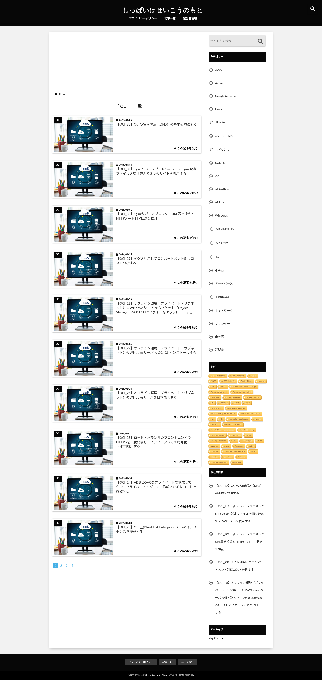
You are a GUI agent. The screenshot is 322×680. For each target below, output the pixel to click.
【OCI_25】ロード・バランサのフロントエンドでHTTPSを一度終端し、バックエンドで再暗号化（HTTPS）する (153, 442)
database (215, 397)
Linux (218, 109)
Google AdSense (225, 96)
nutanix (258, 419)
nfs (221, 419)
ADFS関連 (222, 243)
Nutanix (220, 163)
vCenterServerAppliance (234, 451)
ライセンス (222, 149)
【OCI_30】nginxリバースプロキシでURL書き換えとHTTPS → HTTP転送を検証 (155, 216)
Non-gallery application (238, 419)
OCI (217, 176)
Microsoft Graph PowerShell (223, 414)
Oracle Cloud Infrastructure (222, 430)
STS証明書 (247, 441)
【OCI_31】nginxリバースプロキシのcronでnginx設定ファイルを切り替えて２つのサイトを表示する (156, 171)
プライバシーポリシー (143, 18)
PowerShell (235, 435)
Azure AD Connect (219, 392)
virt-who (214, 457)
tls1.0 (251, 446)
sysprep (214, 446)
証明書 (219, 349)
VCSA (253, 451)
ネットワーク (224, 310)
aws (212, 387)
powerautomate (218, 435)
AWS (218, 70)
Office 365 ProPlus (233, 424)
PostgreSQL (222, 297)
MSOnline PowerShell (250, 414)
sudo (260, 441)
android (261, 381)
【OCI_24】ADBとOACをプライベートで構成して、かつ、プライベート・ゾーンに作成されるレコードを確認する (156, 487)
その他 (219, 270)
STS (234, 441)
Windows (221, 215)
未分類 (219, 336)
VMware (220, 202)
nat (212, 419)
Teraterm (239, 446)
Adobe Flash (246, 381)
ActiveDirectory (225, 229)
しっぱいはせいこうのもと (163, 9)
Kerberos (224, 403)
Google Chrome (253, 397)
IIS (217, 257)
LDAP (236, 403)
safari (249, 435)
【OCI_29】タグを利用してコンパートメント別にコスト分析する (155, 261)
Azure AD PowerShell (242, 392)
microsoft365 (224, 136)
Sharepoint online (218, 441)
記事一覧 (170, 18)
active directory (237, 376)
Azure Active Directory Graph (244, 387)
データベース (224, 283)
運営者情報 (190, 18)
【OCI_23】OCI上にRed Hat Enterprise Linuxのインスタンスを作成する (156, 529)
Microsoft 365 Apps (236, 408)
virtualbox (228, 457)
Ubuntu (220, 122)
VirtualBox (222, 189)
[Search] (260, 41)
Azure (219, 83)
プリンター (222, 323)
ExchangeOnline (232, 397)
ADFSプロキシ (228, 381)
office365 (215, 424)
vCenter (214, 451)
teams (226, 446)
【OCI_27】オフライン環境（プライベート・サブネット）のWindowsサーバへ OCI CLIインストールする (156, 350)
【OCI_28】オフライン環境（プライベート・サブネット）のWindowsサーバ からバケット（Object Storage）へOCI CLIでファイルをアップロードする (155, 308)
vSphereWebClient (219, 462)
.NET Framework (218, 376)
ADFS (213, 381)
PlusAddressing (247, 430)
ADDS (253, 376)
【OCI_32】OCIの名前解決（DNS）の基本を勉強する (156, 124)
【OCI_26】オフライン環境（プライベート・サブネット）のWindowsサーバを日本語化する (155, 395)
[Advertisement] (128, 58)
